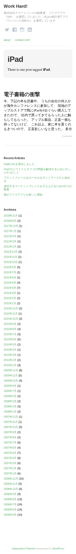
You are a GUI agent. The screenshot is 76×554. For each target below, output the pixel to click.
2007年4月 (10, 458)
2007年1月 (10, 473)
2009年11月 (11, 375)
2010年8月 (10, 329)
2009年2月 (10, 396)
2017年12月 (11, 225)
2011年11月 (10, 256)
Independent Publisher (24, 548)
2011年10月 (11, 262)
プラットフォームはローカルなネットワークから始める (37, 179)
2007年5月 (10, 452)
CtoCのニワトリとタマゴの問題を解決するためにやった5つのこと (37, 171)
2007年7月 (10, 442)
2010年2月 (10, 360)
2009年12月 (11, 370)
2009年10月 (11, 380)
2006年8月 (10, 499)
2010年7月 (10, 334)
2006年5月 (10, 514)
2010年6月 (10, 339)
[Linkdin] (29, 28)
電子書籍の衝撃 (22, 94)
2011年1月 (10, 303)
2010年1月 (10, 365)
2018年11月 (11, 215)
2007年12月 (11, 416)
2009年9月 (10, 385)
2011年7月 (10, 272)
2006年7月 (10, 504)
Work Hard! (15, 6)
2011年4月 (10, 287)
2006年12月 (11, 478)
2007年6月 (10, 447)
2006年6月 (10, 509)
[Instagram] (22, 28)
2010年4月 (10, 349)
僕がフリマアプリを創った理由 (23, 194)
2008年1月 (10, 411)
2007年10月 (11, 427)
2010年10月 (11, 318)
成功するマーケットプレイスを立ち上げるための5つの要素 (38, 188)
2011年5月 (10, 282)
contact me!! (22, 39)
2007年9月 (10, 432)
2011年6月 (10, 277)
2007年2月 (10, 468)
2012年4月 (10, 236)
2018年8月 (10, 220)
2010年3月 (10, 354)
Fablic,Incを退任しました (19, 164)
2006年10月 (11, 488)
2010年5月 (10, 344)
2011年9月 (10, 267)
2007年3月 (10, 463)
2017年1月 (10, 231)
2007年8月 (10, 437)
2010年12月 (11, 308)
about (7, 39)
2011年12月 (11, 251)
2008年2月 (10, 406)
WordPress (58, 548)
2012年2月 (10, 246)
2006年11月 (11, 483)
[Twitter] (7, 28)
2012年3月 (10, 241)
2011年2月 (10, 298)
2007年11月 (11, 421)
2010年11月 (11, 313)
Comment (67, 136)
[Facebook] (14, 28)
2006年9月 (10, 494)
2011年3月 (10, 292)
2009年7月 (10, 390)
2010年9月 (10, 323)
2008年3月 (10, 401)
